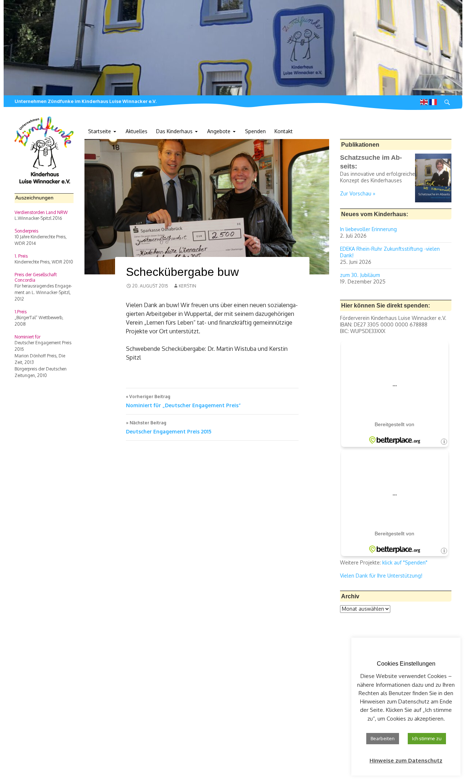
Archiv (350, 596)
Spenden (255, 131)
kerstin (187, 286)
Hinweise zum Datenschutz (406, 760)
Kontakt (284, 131)
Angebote (218, 131)
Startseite (99, 131)
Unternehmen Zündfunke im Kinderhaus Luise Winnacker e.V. (86, 101)
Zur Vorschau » (357, 193)
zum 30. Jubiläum (360, 275)
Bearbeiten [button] (383, 738)
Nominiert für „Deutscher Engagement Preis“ (183, 401)
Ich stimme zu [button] (427, 738)
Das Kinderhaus (174, 131)
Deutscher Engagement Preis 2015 (169, 427)
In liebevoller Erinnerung (368, 229)
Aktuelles (136, 131)
